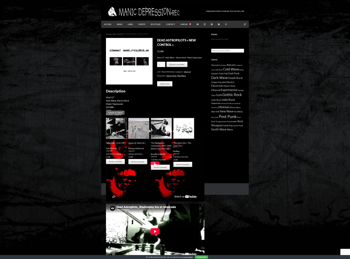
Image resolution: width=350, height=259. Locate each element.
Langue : (184, 24)
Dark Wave (219, 78)
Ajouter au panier (177, 64)
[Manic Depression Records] (143, 11)
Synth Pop (228, 125)
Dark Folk (223, 73)
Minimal (131, 154)
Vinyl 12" (120, 34)
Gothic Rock (232, 94)
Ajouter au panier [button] (115, 161)
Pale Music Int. (111, 148)
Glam (213, 95)
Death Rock (235, 77)
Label (130, 24)
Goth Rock (216, 100)
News (119, 24)
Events (141, 24)
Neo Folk (215, 111)
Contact (170, 24)
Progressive (221, 121)
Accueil (107, 24)
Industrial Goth (226, 103)
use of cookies (187, 257)
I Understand (201, 257)
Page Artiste (165, 84)
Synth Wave (138, 154)
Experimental (229, 89)
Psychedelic (117, 154)
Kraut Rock (236, 103)
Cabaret (239, 65)
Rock (240, 121)
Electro (230, 82)
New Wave (181, 76)
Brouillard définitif (158, 154)
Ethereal (216, 89)
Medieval (214, 107)
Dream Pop (216, 82)
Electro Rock (172, 76)
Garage (241, 90)
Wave (230, 129)
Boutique (156, 24)
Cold (212, 70)
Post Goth (214, 117)
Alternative (215, 65)
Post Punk (162, 160)
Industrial (215, 103)
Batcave (231, 64)
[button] (245, 24)
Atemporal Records (136, 148)
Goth (219, 95)
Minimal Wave (234, 107)
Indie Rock (109, 154)
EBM (224, 82)
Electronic (217, 85)
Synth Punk (238, 125)
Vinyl (114, 34)
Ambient (223, 65)
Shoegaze (217, 125)
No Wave (238, 111)
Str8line (176, 151)
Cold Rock (219, 70)
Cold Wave (154, 160)
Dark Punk (233, 73)
